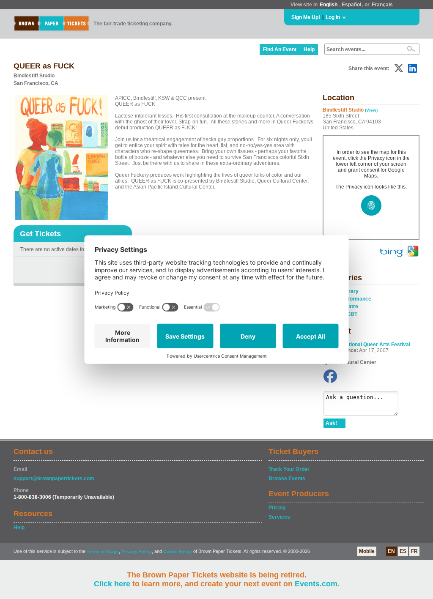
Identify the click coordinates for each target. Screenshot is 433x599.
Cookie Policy (177, 551)
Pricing (277, 508)
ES (403, 551)
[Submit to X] (399, 68)
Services (279, 517)
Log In (333, 17)
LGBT (350, 314)
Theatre (349, 306)
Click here (112, 584)
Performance (355, 299)
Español (351, 5)
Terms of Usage (103, 551)
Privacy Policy (136, 551)
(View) (371, 110)
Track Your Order (289, 469)
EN (391, 551)
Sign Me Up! (305, 17)
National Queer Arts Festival (376, 344)
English (328, 5)
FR (414, 551)
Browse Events (287, 478)
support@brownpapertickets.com (54, 478)
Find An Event (279, 49)
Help (309, 49)
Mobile (367, 551)
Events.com (316, 584)
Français (382, 5)
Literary (349, 291)
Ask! (331, 423)
